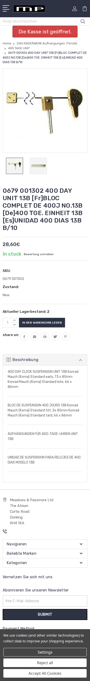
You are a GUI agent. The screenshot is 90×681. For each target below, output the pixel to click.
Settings (45, 652)
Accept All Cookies (45, 673)
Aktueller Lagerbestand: (26, 311)
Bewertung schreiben (39, 254)
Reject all (45, 662)
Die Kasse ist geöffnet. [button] (45, 32)
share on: (11, 335)
